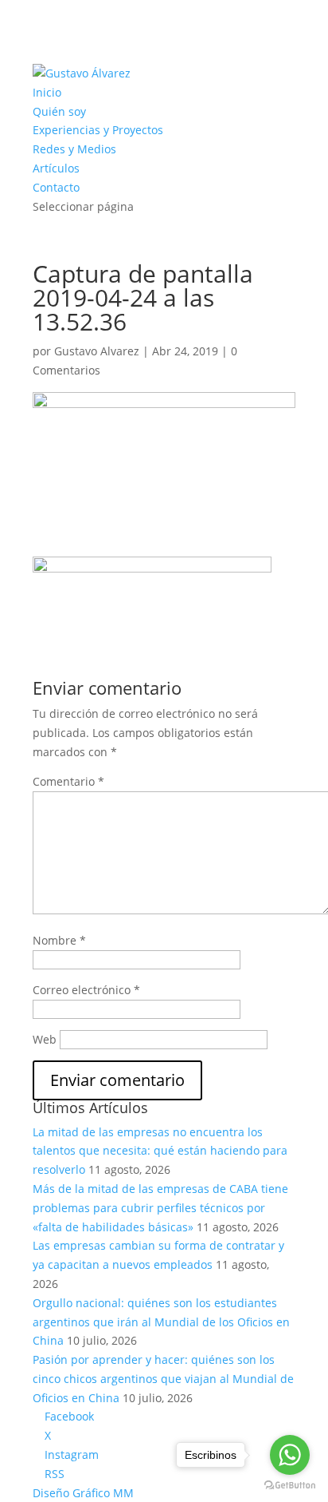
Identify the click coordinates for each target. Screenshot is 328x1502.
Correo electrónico (86, 989)
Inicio (47, 92)
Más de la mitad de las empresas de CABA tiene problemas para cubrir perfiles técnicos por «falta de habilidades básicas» (160, 1207)
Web (45, 1039)
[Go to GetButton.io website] (289, 1485)
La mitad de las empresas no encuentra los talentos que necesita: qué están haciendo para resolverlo (160, 1151)
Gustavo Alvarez (96, 351)
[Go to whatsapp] (290, 1455)
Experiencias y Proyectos (98, 129)
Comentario (68, 781)
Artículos (56, 168)
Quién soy (59, 111)
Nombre (59, 940)
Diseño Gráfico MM (83, 1492)
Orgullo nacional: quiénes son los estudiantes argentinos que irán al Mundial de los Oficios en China (161, 1322)
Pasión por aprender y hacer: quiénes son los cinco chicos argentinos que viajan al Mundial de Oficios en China (163, 1378)
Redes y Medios (74, 149)
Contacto (56, 187)
